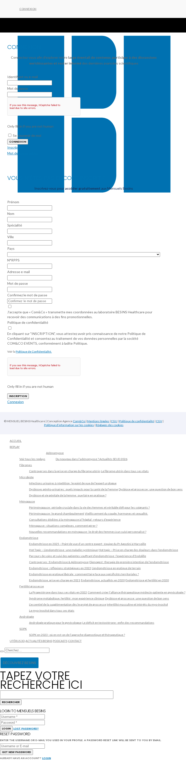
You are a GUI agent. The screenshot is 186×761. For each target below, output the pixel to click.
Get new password (16, 752)
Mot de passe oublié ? (23, 153)
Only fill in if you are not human (30, 126)
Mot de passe (17, 88)
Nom (10, 213)
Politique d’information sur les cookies (69, 425)
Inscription (15, 147)
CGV (159, 421)
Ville (10, 237)
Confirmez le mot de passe (27, 295)
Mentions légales (98, 421)
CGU (114, 421)
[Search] (2, 651)
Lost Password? (26, 728)
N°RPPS (13, 260)
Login (6, 728)
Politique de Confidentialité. (34, 351)
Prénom (13, 202)
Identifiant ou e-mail (22, 77)
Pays (11, 248)
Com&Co (79, 421)
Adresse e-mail (18, 272)
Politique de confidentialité (27, 322)
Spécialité (14, 225)
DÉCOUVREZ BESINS (19, 663)
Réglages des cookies (110, 425)
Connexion (28, 8)
